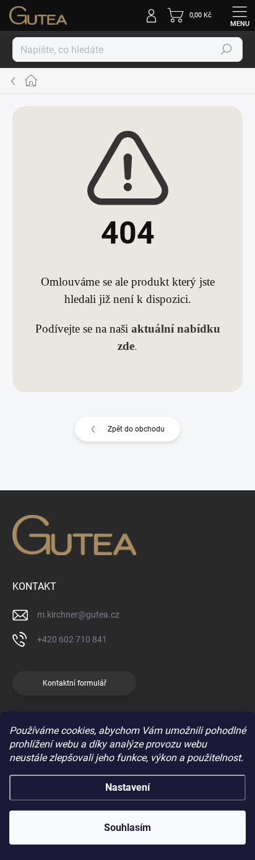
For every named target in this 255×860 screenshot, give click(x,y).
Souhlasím (127, 827)
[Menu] (239, 15)
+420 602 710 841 (72, 639)
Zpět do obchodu (136, 429)
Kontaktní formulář (74, 683)
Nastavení (127, 787)
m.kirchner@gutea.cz (78, 614)
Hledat (226, 49)
